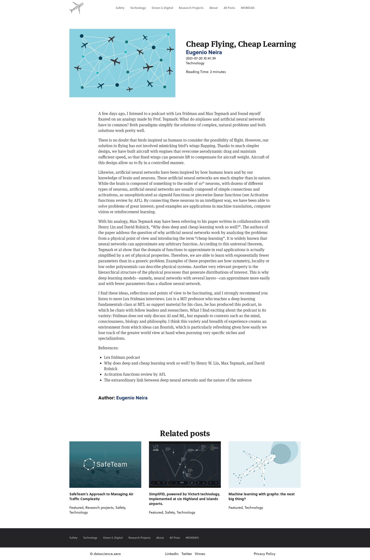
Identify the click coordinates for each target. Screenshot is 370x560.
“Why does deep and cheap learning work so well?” (196, 227)
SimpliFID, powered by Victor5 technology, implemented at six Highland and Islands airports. (184, 498)
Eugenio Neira (132, 397)
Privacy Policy (264, 553)
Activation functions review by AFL (135, 374)
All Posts (229, 8)
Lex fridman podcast (122, 357)
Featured (76, 507)
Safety (120, 8)
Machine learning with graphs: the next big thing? (262, 496)
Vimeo (200, 553)
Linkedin (172, 553)
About (213, 8)
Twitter (187, 553)
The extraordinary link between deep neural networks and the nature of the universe (178, 380)
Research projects (191, 8)
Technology (138, 8)
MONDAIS (248, 8)
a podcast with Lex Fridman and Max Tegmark (188, 113)
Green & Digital (162, 8)
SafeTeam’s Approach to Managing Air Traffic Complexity (101, 496)
